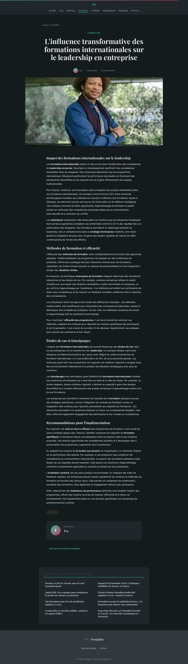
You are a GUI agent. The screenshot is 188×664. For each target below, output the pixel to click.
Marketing (123, 10)
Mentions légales (88, 648)
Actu (61, 10)
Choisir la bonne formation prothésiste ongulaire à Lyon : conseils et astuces (116, 594)
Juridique (95, 10)
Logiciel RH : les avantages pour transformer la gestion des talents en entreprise (66, 594)
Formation (83, 10)
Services (135, 10)
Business (71, 10)
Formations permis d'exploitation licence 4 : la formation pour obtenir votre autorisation (120, 603)
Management (109, 10)
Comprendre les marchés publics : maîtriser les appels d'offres (66, 612)
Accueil (52, 10)
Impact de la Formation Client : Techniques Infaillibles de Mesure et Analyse (119, 584)
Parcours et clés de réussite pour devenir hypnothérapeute (65, 584)
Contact (103, 648)
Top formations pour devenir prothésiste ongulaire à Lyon (64, 603)
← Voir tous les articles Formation (63, 548)
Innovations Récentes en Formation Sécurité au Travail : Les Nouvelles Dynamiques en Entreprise (119, 613)
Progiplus (97, 639)
